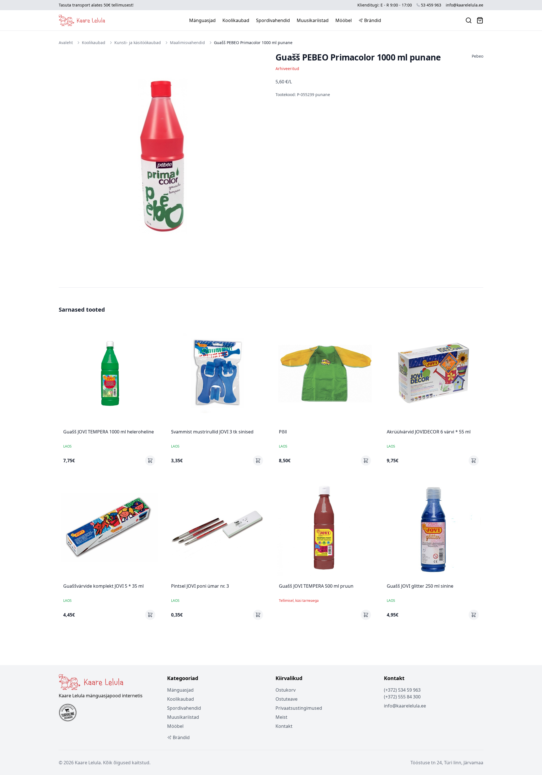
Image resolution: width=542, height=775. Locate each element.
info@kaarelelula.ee (464, 5)
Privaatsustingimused (299, 708)
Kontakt (284, 726)
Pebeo (477, 56)
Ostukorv (286, 690)
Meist (281, 717)
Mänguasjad (202, 20)
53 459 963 (431, 5)
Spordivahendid (273, 20)
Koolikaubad (235, 20)
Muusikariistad (313, 20)
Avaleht (66, 42)
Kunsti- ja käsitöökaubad (137, 42)
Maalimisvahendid (187, 42)
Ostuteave (287, 699)
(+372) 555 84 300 (402, 697)
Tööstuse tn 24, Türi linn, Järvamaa (446, 762)
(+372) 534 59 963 (402, 690)
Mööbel (343, 20)
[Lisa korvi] (150, 460)
